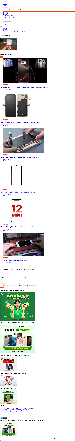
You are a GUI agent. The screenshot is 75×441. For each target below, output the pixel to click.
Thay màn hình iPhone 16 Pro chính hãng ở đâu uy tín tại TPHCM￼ (20, 122)
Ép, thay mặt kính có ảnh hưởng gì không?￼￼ (14, 260)
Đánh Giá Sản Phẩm (7, 21)
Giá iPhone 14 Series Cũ (9, 15)
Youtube (4, 5)
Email (1, 281)
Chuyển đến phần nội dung (5, 1)
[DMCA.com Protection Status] (3, 418)
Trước (1, 57)
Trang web (2, 283)
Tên (1, 279)
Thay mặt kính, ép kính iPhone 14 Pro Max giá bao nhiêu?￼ (18, 192)
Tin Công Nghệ (6, 13)
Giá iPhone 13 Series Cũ (9, 16)
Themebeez (60, 438)
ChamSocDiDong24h (7, 89)
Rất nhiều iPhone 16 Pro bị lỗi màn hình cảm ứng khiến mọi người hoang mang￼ (24, 87)
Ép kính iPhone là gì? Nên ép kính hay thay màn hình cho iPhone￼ (19, 157)
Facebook (4, 3)
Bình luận (2, 277)
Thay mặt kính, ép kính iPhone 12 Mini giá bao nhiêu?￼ (16, 227)
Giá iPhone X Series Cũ (9, 19)
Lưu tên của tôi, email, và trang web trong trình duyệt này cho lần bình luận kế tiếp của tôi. (19, 285)
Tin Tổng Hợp (5, 12)
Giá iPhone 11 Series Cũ (9, 18)
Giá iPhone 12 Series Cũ (9, 17)
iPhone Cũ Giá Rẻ (3, 7)
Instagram (5, 4)
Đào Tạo (4, 24)
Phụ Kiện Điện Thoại (7, 22)
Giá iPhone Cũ (5, 14)
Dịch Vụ (4, 23)
